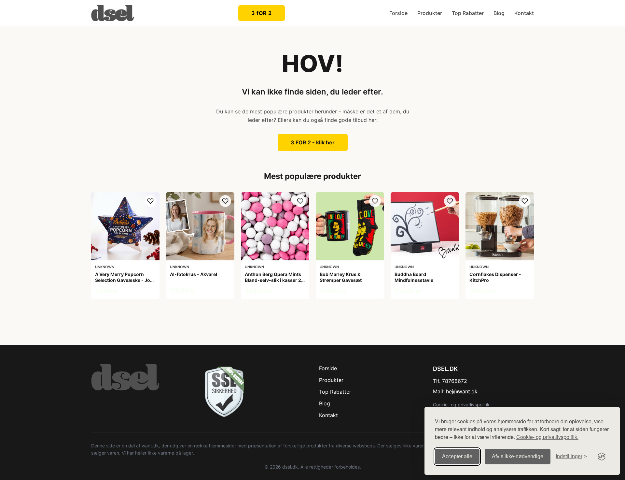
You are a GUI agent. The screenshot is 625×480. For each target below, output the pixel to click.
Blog (499, 13)
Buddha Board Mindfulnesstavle (414, 277)
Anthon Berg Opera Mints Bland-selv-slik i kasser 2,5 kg (275, 280)
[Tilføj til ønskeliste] (150, 201)
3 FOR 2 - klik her (313, 142)
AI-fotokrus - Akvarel (193, 274)
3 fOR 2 (261, 13)
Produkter (429, 13)
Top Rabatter (468, 13)
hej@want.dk (462, 391)
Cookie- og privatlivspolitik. (547, 437)
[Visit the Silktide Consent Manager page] (601, 456)
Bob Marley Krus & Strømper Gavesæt (341, 277)
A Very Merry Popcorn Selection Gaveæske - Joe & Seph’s (124, 280)
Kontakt (524, 13)
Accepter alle (457, 456)
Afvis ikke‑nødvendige (517, 456)
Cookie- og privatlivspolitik (461, 404)
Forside (398, 13)
